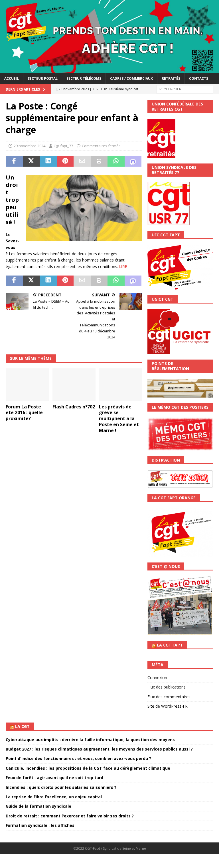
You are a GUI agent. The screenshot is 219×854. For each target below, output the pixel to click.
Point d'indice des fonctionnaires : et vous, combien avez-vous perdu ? (78, 758)
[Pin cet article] (65, 161)
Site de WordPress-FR (167, 706)
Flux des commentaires (168, 696)
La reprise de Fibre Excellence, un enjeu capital (54, 796)
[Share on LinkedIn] (48, 161)
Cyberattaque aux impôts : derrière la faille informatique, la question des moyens (90, 739)
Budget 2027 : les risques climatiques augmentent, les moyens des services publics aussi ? (99, 749)
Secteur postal (43, 78)
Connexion (157, 677)
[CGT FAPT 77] (109, 69)
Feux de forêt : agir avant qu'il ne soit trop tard (54, 777)
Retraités (171, 78)
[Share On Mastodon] (133, 161)
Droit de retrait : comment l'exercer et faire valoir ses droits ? (70, 816)
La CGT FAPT (170, 645)
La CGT (22, 726)
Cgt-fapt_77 (63, 145)
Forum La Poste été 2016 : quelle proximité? (24, 413)
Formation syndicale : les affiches (40, 825)
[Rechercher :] (184, 88)
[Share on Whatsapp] (116, 161)
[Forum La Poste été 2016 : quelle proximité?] (27, 384)
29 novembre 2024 (29, 145)
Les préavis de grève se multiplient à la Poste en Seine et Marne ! (119, 419)
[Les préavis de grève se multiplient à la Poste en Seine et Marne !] (120, 384)
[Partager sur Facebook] (14, 161)
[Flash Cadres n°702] (74, 384)
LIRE (123, 266)
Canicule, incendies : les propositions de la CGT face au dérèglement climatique (88, 768)
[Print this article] (99, 161)
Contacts (198, 78)
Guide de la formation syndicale (38, 806)
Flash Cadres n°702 (73, 407)
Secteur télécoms (83, 78)
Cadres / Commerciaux (131, 78)
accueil (11, 78)
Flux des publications (166, 687)
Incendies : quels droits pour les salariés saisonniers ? (61, 787)
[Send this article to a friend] (82, 161)
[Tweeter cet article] (31, 161)
